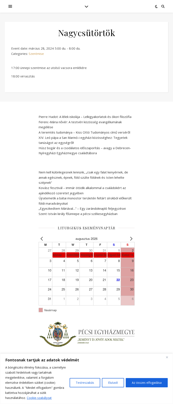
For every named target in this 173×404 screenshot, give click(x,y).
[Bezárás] (168, 357)
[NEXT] (131, 238)
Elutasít (113, 383)
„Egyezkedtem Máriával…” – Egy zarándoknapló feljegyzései (82, 208)
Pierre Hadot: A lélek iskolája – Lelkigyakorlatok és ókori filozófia (85, 117)
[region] (86, 379)
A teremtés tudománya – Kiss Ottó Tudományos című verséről (84, 132)
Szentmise (36, 53)
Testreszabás (85, 383)
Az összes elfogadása (147, 383)
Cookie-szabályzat (39, 398)
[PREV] (43, 238)
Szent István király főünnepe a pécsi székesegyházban (78, 214)
